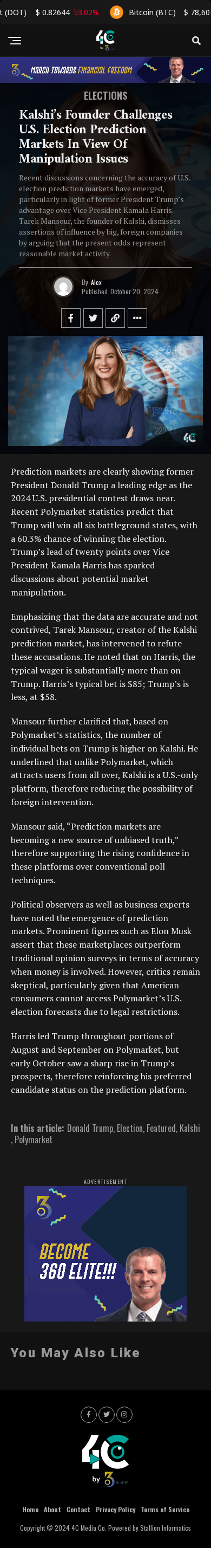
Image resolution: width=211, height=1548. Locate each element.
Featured (161, 1128)
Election (130, 1128)
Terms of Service (165, 1509)
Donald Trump (90, 1128)
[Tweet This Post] (93, 318)
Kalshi (190, 1128)
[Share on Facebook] (71, 318)
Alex (96, 282)
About (52, 1509)
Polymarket (33, 1139)
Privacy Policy (115, 1509)
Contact (78, 1509)
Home (30, 1509)
